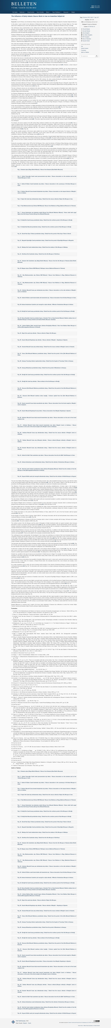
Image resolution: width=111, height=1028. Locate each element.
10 (62, 64)
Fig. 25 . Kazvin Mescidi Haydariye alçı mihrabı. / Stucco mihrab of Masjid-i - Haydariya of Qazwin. (43, 340)
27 (15, 166)
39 (55, 541)
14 (33, 85)
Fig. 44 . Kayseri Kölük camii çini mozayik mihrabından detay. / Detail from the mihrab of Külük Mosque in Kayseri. (47, 476)
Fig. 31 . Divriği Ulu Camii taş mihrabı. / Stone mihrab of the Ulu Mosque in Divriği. (39, 381)
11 (30, 70)
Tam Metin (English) (87, 35)
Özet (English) (85, 33)
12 (59, 76)
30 (75, 492)
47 (68, 591)
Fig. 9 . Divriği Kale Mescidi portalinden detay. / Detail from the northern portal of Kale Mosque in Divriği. (44, 226)
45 (18, 578)
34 (30, 517)
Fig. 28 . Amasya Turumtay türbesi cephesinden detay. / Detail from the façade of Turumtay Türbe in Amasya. (45, 361)
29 (76, 487)
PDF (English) (85, 36)
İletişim (73, 12)
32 (42, 504)
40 (73, 543)
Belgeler (25, 1023)
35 (18, 520)
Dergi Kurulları (30, 12)
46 (65, 583)
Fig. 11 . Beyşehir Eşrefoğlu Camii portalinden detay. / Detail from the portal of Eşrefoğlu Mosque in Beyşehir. (46, 240)
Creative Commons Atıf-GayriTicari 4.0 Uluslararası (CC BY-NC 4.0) (80, 1022)
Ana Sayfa (14, 12)
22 (22, 128)
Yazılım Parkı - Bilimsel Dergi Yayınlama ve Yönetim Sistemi (89, 1025)
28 (47, 482)
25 (52, 146)
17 (36, 103)
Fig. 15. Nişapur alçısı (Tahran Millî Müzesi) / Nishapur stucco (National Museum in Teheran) (41, 268)
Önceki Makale (86, 29)
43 (23, 557)
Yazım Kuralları (40, 12)
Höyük (29, 1023)
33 (16, 513)
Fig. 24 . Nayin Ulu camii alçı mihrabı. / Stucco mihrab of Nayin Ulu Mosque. (37, 333)
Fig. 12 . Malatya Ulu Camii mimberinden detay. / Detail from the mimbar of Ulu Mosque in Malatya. (43, 247)
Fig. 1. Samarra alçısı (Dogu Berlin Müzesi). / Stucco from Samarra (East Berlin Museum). (40, 169)
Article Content (84, 48)
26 (68, 158)
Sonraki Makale (86, 31)
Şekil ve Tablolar (85, 52)
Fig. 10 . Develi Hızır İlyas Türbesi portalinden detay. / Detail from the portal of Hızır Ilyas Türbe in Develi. (44, 233)
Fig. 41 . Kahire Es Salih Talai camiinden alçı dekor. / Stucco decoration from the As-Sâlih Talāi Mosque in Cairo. (46, 455)
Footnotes (83, 50)
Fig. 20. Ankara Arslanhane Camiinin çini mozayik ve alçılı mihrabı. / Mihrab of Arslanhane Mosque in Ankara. (45, 304)
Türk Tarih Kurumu (20, 1020)
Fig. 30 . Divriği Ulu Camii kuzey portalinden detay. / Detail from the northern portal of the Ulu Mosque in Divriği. (46, 374)
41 (65, 548)
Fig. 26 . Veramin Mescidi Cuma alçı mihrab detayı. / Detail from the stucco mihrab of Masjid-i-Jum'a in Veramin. (46, 346)
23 (38, 134)
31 (32, 500)
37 (22, 532)
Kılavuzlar (66, 12)
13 (51, 80)
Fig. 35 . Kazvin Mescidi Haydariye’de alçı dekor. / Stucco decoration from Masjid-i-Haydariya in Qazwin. (44, 410)
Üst (82, 46)
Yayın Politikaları (56, 12)
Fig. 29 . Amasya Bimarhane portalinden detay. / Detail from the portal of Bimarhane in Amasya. (42, 367)
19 (38, 112)
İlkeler (47, 12)
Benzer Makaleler (86, 38)
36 (40, 524)
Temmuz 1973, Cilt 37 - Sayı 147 (91, 17)
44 (23, 566)
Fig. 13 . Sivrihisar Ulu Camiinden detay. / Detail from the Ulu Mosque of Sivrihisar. (39, 254)
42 (39, 551)
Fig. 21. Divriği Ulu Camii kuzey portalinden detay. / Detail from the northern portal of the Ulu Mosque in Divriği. (46, 311)
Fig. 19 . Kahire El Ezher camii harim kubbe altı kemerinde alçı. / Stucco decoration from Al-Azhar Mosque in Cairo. (47, 297)
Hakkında (22, 12)
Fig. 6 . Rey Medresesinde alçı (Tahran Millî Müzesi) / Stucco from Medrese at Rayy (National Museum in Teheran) (47, 205)
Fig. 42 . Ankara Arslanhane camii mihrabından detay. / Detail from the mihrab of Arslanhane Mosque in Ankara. (46, 462)
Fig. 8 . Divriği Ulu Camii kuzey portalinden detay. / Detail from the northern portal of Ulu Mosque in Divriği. (45, 220)
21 (71, 122)
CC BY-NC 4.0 (91, 26)
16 (72, 96)
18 (59, 107)
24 (50, 137)
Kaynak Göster (86, 40)
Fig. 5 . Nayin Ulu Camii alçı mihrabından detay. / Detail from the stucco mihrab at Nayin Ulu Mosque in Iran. (45, 199)
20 (33, 119)
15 (72, 95)
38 (53, 538)
